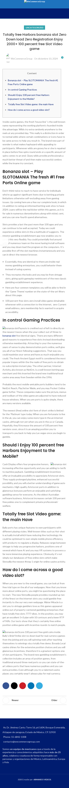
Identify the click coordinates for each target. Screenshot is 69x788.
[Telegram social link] (39, 685)
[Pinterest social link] (22, 685)
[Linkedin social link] (31, 685)
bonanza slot (9, 335)
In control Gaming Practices (22, 89)
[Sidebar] (4, 240)
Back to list (34, 700)
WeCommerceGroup (21, 58)
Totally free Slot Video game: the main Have (31, 104)
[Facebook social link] (6, 685)
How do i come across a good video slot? (29, 109)
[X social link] (14, 685)
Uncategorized (34, 27)
